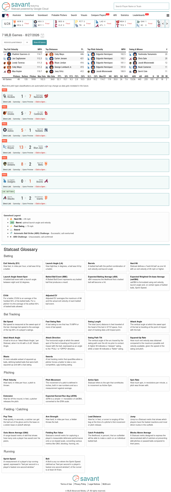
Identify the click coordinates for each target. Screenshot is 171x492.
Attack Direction (53, 337)
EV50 (5, 295)
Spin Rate (134, 379)
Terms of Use (66, 484)
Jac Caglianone (19, 58)
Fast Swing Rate (53, 321)
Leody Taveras (18, 62)
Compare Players (98, 15)
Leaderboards (140, 15)
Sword (17, 229)
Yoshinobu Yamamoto (147, 54)
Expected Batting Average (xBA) (103, 276)
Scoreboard (43, 15)
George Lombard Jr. (63, 67)
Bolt (47, 458)
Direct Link (7, 102)
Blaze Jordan (60, 62)
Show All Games (40, 42)
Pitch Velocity (9, 379)
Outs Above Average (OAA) (15, 432)
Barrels (91, 263)
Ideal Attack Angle (11, 337)
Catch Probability (96, 432)
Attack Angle (136, 321)
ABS (115, 15)
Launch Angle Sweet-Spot (15, 276)
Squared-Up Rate (138, 337)
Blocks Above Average (140, 432)
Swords (49, 356)
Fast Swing (19, 226)
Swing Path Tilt (95, 337)
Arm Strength (52, 416)
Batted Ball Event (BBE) (56, 276)
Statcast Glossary (21, 249)
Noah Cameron (144, 67)
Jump (132, 416)
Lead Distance (94, 416)
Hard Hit (18, 219)
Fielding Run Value (54, 432)
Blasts (6, 356)
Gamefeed (29, 15)
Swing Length (94, 321)
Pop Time (7, 416)
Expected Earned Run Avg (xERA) (61, 395)
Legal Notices (95, 484)
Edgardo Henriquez (104, 54)
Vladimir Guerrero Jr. (21, 54)
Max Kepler (17, 71)
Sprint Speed (9, 458)
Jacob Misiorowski (104, 71)
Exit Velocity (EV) (11, 263)
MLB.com (107, 484)
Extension (8, 395)
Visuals (84, 15)
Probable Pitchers (59, 15)
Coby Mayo (17, 67)
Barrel (19, 222)
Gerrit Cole (142, 71)
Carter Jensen (61, 58)
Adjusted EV (51, 295)
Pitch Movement (53, 379)
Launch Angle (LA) (54, 263)
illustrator (17, 15)
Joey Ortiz (59, 71)
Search (74, 15)
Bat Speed (8, 321)
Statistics (125, 15)
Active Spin (93, 379)
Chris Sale (142, 58)
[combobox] (141, 6)
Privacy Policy (80, 484)
